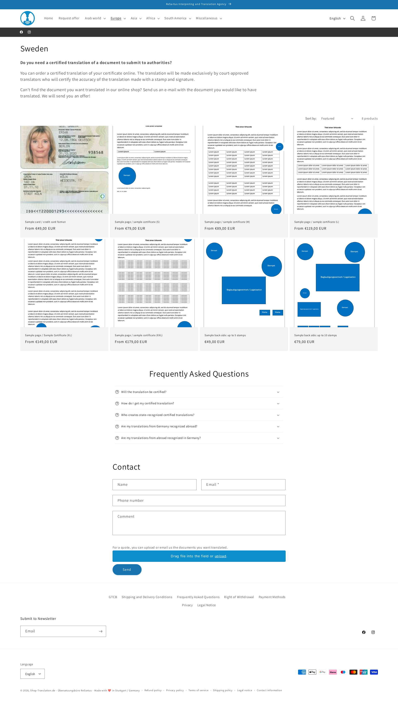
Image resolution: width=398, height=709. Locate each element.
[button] (95, 18)
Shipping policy (223, 690)
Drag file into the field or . (199, 556)
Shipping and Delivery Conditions (147, 597)
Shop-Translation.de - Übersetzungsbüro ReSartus (61, 690)
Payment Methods (272, 597)
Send (127, 569)
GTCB (113, 597)
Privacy (187, 605)
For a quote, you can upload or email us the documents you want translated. (170, 547)
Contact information (269, 690)
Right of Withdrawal (239, 597)
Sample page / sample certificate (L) (316, 222)
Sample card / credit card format (45, 222)
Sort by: (311, 118)
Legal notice (244, 690)
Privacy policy (175, 690)
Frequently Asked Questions (198, 597)
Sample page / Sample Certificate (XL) (48, 335)
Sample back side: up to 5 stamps (225, 335)
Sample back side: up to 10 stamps (315, 335)
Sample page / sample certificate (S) (137, 222)
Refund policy (153, 690)
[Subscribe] (100, 631)
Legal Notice (206, 605)
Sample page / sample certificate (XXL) (139, 335)
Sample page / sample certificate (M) (227, 222)
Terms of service (198, 690)
